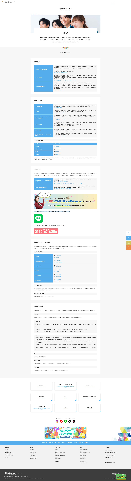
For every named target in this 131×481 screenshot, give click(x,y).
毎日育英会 (56, 271)
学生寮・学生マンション (9, 455)
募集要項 (41, 386)
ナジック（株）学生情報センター (60, 181)
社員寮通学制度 (41, 408)
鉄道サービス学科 (33, 452)
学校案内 (7, 447)
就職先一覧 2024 (83, 455)
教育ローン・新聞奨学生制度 (65, 386)
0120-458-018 (57, 151)
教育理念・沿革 (7, 449)
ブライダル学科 (32, 455)
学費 (65, 397)
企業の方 (75, 442)
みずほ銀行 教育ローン (58, 112)
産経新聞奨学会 (57, 266)
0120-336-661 (58, 265)
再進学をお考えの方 (62, 442)
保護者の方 (81, 442)
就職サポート (82, 451)
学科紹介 (32, 447)
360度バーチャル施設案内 (110, 455)
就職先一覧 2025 (83, 454)
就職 (81, 447)
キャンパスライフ (108, 450)
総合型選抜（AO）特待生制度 (60, 72)
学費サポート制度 (89, 386)
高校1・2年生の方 (52, 442)
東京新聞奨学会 (57, 276)
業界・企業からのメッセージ (85, 452)
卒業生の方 (87, 442)
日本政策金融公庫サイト (58, 107)
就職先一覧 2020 (83, 461)
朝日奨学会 (56, 257)
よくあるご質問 (21, 478)
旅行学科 (31, 451)
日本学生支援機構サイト (58, 80)
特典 (65, 408)
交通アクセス (29, 478)
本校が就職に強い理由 (84, 449)
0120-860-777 (57, 149)
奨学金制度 (41, 397)
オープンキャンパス (109, 457)
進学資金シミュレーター (70, 80)
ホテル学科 (32, 449)
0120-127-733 (58, 255)
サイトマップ (6, 478)
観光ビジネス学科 (33, 458)
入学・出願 (57, 447)
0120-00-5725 (58, 260)
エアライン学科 (32, 454)
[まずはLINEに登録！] (38, 222)
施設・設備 (7, 451)
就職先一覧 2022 (83, 458)
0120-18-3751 (58, 274)
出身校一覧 (89, 408)
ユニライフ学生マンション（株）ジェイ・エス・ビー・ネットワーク (67, 183)
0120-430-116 (58, 279)
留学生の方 (69, 442)
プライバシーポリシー (39, 478)
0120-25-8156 (57, 154)
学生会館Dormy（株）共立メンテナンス (62, 188)
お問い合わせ (107, 464)
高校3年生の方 (44, 442)
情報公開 (13, 478)
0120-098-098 (58, 269)
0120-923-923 (57, 146)
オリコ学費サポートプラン (59, 119)
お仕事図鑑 (107, 447)
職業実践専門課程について (9, 454)
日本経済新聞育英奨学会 (58, 262)
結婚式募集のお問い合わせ (110, 462)
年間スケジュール (8, 452)
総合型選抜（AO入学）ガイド (110, 452)
